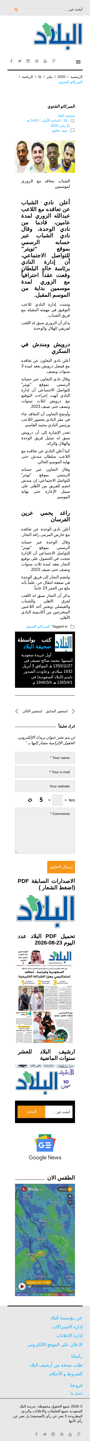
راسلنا (76, 1356)
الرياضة (27, 77)
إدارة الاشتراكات (67, 1326)
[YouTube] (45, 61)
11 (40, 77)
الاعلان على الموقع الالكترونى (55, 1344)
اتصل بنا (76, 1393)
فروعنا (76, 1385)
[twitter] (20, 61)
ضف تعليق (60, 130)
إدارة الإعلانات (69, 1335)
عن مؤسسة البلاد (66, 1317)
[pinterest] (36, 61)
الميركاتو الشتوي (38, 626)
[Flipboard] (54, 61)
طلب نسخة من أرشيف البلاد (56, 1365)
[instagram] (28, 61)
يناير (49, 77)
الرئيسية (76, 77)
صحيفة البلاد (66, 116)
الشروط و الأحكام (65, 1373)
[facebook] (11, 61)
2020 (62, 77)
